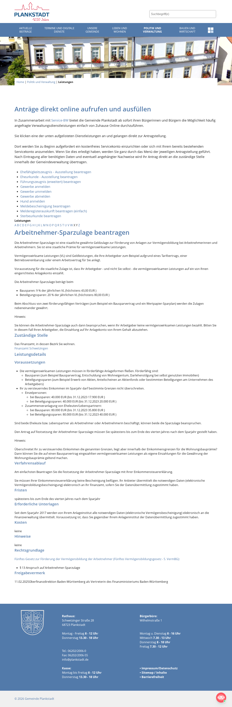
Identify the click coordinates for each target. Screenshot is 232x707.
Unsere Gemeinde (92, 30)
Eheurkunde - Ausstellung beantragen (49, 177)
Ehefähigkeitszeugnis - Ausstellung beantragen (55, 172)
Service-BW (60, 120)
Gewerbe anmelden (35, 186)
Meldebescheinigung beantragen (45, 206)
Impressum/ (150, 668)
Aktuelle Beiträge (25, 30)
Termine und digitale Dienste (59, 30)
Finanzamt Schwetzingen (31, 348)
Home (20, 82)
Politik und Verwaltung (152, 30)
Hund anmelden (33, 201)
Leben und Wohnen (119, 30)
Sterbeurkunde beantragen (40, 216)
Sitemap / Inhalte (154, 673)
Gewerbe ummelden (35, 191)
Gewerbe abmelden (35, 196)
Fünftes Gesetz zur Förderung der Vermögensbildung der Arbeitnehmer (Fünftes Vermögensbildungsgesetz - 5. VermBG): (97, 559)
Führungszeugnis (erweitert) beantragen (50, 182)
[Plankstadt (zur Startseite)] (31, 11)
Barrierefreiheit (153, 677)
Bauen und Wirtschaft (187, 30)
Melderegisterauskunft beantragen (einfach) (53, 211)
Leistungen (65, 82)
